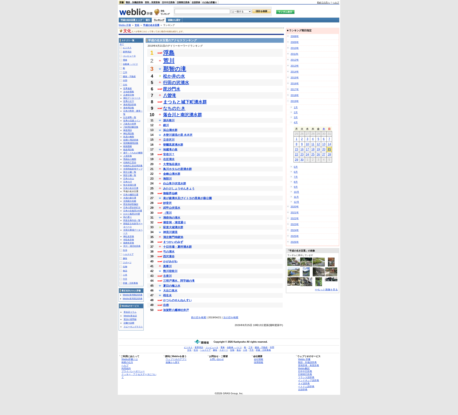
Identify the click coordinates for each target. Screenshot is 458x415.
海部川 (167, 178)
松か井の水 (174, 76)
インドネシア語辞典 (308, 380)
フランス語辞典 (306, 377)
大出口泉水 (170, 290)
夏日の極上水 (171, 285)
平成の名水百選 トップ (131, 20)
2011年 (294, 54)
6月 (296, 172)
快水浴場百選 (129, 185)
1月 (296, 107)
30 (302, 159)
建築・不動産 (129, 76)
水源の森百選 (129, 198)
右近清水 (169, 159)
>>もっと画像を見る (326, 289)
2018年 (295, 95)
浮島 (169, 53)
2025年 (295, 236)
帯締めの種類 (129, 159)
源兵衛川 (169, 120)
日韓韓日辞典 (183, 2)
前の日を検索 (198, 317)
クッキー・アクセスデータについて (138, 376)
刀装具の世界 (129, 124)
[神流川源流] (306, 275)
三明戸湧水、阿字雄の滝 (179, 280)
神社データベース (131, 98)
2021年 (295, 212)
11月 (296, 197)
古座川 (167, 275)
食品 (125, 271)
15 (296, 149)
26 (318, 154)
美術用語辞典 (129, 104)
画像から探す (174, 20)
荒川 (169, 61)
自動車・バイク (130, 64)
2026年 (295, 242)
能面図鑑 (127, 146)
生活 (125, 250)
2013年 (295, 65)
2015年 (295, 77)
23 (302, 154)
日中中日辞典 (168, 2)
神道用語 (127, 130)
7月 (296, 177)
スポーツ (127, 262)
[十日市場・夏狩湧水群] (319, 275)
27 (323, 154)
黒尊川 (167, 266)
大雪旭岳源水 (171, 164)
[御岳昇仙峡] (331, 265)
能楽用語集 (128, 149)
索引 (148, 20)
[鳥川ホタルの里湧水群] (306, 285)
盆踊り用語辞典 (130, 140)
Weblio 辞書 (125, 25)
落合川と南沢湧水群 (182, 114)
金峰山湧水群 (171, 173)
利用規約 (126, 368)
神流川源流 (170, 232)
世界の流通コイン (131, 120)
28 (329, 154)
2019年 (295, 101)
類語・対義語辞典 (134, 2)
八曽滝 (169, 95)
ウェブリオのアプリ (176, 359)
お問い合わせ (217, 359)
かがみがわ (170, 261)
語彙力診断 (129, 323)
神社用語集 (128, 133)
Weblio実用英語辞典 (132, 298)
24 (307, 154)
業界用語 (127, 52)
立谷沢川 (169, 139)
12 (318, 144)
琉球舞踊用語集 (130, 143)
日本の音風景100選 (132, 210)
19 (318, 149)
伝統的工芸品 (129, 162)
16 (302, 149)
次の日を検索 (230, 317)
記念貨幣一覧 (129, 117)
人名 (125, 275)
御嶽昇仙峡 (170, 193)
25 (313, 154)
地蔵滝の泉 (170, 149)
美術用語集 (128, 108)
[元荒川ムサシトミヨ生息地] (319, 265)
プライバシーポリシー (133, 371)
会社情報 (258, 359)
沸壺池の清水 (171, 217)
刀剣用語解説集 (130, 127)
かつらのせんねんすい (177, 300)
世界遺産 (127, 88)
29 (296, 159)
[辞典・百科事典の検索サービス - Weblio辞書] (136, 14)
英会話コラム (130, 312)
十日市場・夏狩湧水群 (177, 246)
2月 (296, 112)
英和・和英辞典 (152, 2)
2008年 (295, 36)
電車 (125, 60)
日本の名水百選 (130, 188)
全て (122, 44)
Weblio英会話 (130, 316)
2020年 (295, 206)
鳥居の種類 (128, 136)
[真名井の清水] (294, 275)
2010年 (295, 48)
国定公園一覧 (129, 175)
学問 (125, 80)
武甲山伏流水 (171, 207)
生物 (125, 266)
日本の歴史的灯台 (131, 207)
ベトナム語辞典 (306, 386)
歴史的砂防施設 (130, 204)
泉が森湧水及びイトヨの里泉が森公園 (187, 198)
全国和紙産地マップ (133, 169)
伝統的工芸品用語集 (133, 165)
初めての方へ (323, 2)
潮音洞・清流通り (174, 222)
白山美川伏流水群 (174, 183)
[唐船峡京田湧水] (331, 275)
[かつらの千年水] (318, 285)
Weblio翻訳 (304, 368)
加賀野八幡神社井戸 (176, 310)
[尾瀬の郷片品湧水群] (293, 284)
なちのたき (174, 108)
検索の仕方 (127, 362)
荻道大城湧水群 (173, 227)
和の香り (127, 217)
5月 (296, 166)
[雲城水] (293, 265)
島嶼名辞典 (128, 243)
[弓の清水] (306, 265)
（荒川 (167, 212)
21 (329, 149)
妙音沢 (167, 202)
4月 (296, 122)
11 (312, 144)
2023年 (295, 224)
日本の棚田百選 (130, 194)
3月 (296, 117)
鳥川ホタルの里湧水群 (177, 169)
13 (323, 144)
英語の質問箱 (130, 319)
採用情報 (258, 362)
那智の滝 (174, 69)
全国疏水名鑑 (129, 201)
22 (296, 154)
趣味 (125, 258)
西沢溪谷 (169, 256)
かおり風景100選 (131, 214)
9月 (296, 187)
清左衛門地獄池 (173, 237)
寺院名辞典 (128, 239)
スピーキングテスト (133, 326)
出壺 (166, 305)
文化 (137, 25)
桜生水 (167, 295)
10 (307, 144)
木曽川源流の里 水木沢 (178, 134)
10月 (296, 192)
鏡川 (166, 125)
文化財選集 (128, 91)
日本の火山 (128, 178)
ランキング (159, 20)
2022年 (295, 218)
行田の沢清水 (176, 82)
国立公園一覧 (129, 172)
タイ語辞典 (304, 383)
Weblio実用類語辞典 (132, 295)
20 (323, 149)
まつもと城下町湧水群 (185, 101)
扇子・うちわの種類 (133, 153)
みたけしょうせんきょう (179, 188)
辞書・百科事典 (130, 283)
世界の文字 (128, 101)
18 (313, 149)
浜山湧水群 (170, 130)
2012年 (295, 59)
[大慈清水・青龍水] (331, 280)
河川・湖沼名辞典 (131, 246)
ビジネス (127, 47)
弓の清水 (169, 251)
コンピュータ (129, 56)
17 (307, 149)
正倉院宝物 (128, 95)
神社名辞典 (128, 236)
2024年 (295, 230)
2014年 (295, 71)
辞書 (122, 2)
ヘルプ (336, 2)
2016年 (295, 83)
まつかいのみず (173, 241)
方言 (125, 279)
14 (329, 144)
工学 (125, 72)
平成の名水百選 (151, 25)
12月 (296, 202)
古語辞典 (196, 2)
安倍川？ (169, 154)
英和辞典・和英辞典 (308, 365)
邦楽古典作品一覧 (131, 220)
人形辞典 (127, 156)
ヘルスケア (128, 254)
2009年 (295, 42)
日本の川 (127, 182)
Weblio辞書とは (129, 359)
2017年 (295, 89)
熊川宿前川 (170, 271)
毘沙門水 (171, 89)
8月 (296, 182)
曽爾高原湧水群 (173, 144)
